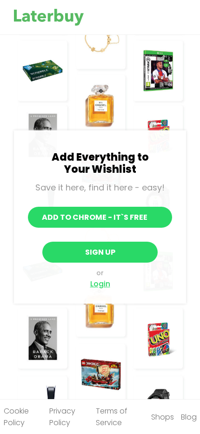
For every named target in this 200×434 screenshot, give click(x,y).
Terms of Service (111, 417)
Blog (189, 417)
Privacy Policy (62, 417)
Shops (162, 417)
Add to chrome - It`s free (94, 217)
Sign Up (100, 252)
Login (100, 283)
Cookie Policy (16, 417)
